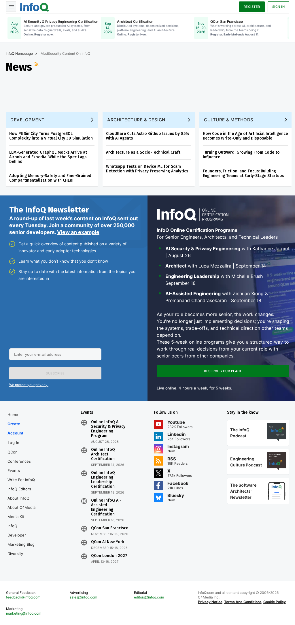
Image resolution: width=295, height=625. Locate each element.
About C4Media (21, 507)
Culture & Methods (229, 120)
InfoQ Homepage (19, 53)
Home (12, 414)
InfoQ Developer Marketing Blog (21, 535)
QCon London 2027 (109, 556)
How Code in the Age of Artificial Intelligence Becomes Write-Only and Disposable (245, 136)
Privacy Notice (210, 602)
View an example (78, 232)
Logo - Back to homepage (34, 6)
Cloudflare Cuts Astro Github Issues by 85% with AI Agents (147, 136)
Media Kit (15, 516)
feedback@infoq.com (23, 597)
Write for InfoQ (21, 479)
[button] (55, 373)
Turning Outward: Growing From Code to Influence (241, 154)
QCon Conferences (19, 457)
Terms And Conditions (243, 602)
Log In (14, 442)
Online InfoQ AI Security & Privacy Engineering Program (108, 429)
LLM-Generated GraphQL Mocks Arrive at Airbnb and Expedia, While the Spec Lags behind (48, 157)
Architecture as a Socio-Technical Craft (143, 152)
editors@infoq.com (149, 597)
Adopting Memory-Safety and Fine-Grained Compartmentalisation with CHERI (50, 178)
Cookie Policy (274, 602)
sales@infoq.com (83, 597)
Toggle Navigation (11, 6)
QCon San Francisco (109, 528)
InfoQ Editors (19, 489)
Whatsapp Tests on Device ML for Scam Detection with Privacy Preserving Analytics (147, 169)
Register (252, 7)
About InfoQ (18, 498)
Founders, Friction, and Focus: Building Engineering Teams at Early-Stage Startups (243, 173)
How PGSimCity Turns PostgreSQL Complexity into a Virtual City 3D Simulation (51, 136)
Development (27, 120)
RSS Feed (37, 67)
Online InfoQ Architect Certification (103, 454)
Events (13, 470)
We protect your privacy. (28, 385)
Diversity (15, 553)
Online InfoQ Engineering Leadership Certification (103, 479)
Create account (15, 428)
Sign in (278, 7)
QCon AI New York (107, 542)
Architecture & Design (136, 120)
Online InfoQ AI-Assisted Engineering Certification (106, 507)
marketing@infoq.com (23, 613)
